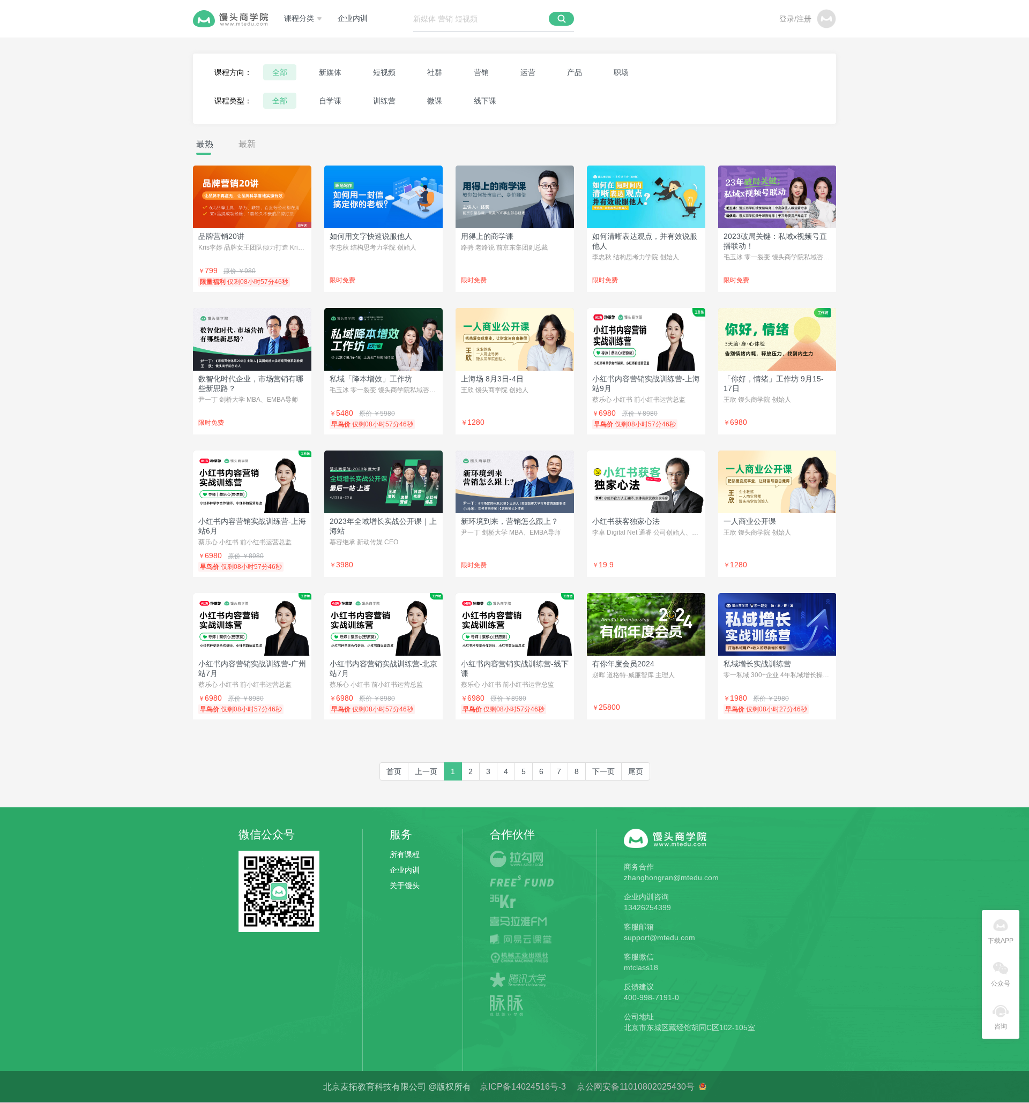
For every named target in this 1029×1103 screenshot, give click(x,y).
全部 (279, 72)
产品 (574, 72)
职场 (621, 72)
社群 (434, 72)
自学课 (330, 100)
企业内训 (353, 18)
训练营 (384, 100)
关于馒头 (405, 885)
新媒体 (330, 72)
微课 (434, 100)
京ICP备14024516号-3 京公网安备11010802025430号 (585, 1086)
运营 (527, 72)
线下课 (485, 100)
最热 (204, 143)
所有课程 (405, 854)
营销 (481, 72)
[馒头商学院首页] (230, 18)
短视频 (384, 72)
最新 (247, 143)
